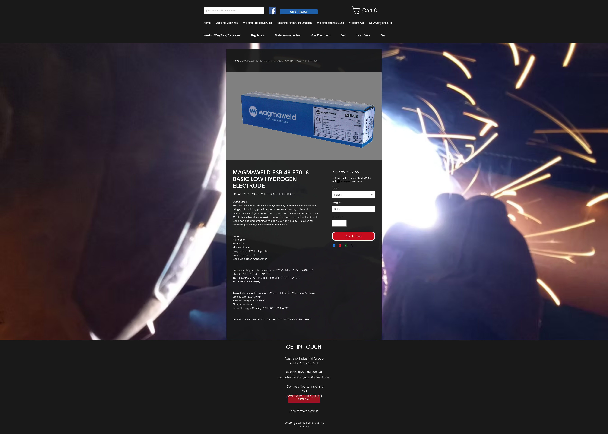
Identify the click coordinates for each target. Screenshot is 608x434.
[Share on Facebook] (334, 245)
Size (335, 188)
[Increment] (344, 223)
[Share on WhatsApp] (346, 245)
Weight (337, 202)
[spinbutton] (339, 223)
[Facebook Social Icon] (272, 10)
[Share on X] (352, 245)
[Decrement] (334, 223)
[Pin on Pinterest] (340, 245)
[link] (367, 10)
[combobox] (353, 194)
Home (236, 60)
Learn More (356, 181)
